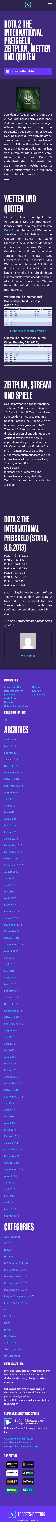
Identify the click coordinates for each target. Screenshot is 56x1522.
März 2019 (10, 746)
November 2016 (13, 931)
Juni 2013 (9, 1189)
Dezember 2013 (13, 1149)
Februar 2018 (11, 832)
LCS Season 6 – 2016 (15, 1276)
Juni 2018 (9, 805)
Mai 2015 (9, 1050)
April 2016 (10, 977)
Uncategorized (12, 1355)
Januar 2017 (11, 918)
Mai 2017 (9, 891)
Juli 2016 (9, 957)
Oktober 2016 (12, 937)
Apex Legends (12, 1236)
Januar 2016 (11, 997)
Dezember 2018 (13, 765)
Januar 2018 (11, 838)
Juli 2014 (9, 1103)
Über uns (37, 687)
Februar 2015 (11, 1070)
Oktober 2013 (12, 1162)
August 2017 (11, 871)
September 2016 (13, 944)
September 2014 (13, 1096)
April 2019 (10, 739)
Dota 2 (8, 230)
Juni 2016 (9, 964)
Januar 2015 (11, 1076)
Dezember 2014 (13, 1083)
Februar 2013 (11, 1215)
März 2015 (10, 1063)
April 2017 (10, 898)
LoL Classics (10, 1316)
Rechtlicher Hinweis (10, 700)
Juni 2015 (9, 1043)
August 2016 (11, 951)
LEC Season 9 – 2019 (15, 1302)
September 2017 (13, 865)
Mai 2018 (9, 812)
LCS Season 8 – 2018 (15, 1289)
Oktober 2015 (12, 1017)
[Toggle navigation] (51, 5)
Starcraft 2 (10, 1342)
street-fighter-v (12, 1349)
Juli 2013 (9, 1182)
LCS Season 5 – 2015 (15, 1269)
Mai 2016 (9, 970)
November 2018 (13, 772)
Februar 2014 (11, 1136)
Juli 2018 (9, 799)
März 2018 (10, 825)
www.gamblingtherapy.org (18, 1438)
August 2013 (11, 1175)
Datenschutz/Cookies (14, 705)
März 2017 (10, 904)
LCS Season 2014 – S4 (16, 1263)
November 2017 (13, 851)
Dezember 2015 (13, 1004)
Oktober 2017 (12, 858)
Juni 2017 (9, 885)
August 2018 (11, 792)
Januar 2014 (11, 1142)
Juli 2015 (9, 1037)
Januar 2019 (11, 759)
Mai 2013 (9, 1195)
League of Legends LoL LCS (19, 1296)
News (7, 1322)
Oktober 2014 (12, 1090)
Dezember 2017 (13, 845)
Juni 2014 (9, 1109)
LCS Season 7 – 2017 (15, 1283)
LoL (6, 1309)
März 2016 (10, 984)
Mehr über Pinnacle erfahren (28, 330)
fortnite (8, 1256)
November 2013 (13, 1156)
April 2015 (10, 1056)
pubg (7, 1329)
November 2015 (13, 1010)
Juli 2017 (9, 878)
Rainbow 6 (10, 1335)
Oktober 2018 (12, 779)
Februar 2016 (11, 990)
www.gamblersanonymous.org (21, 1446)
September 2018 (13, 785)
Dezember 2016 (13, 924)
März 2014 (10, 1129)
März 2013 (10, 1209)
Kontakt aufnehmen (38, 692)
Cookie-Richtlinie (13, 687)
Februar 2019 (11, 752)
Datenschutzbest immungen (13, 692)
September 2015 (13, 1023)
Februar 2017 (11, 911)
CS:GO (7, 1243)
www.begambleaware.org (18, 1442)
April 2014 (10, 1123)
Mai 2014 (9, 1116)
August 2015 (11, 1030)
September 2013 (13, 1169)
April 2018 (10, 818)
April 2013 (10, 1202)
